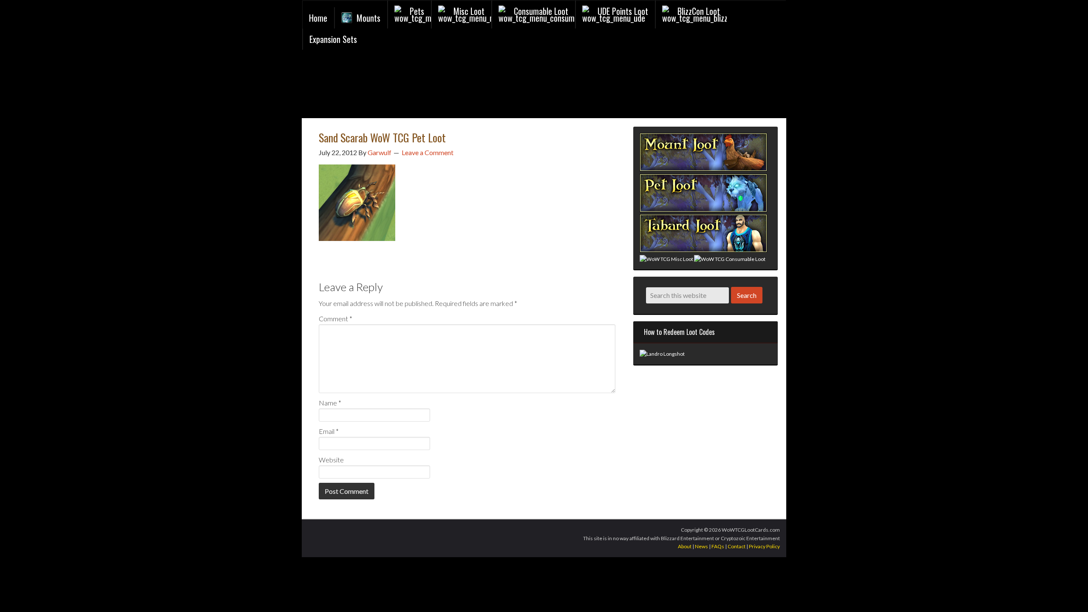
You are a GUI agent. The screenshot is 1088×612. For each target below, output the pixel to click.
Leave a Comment (427, 152)
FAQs (717, 546)
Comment (335, 318)
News (701, 546)
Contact (736, 546)
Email (329, 431)
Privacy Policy (764, 546)
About (684, 546)
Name (330, 403)
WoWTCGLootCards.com (404, 86)
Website (331, 460)
